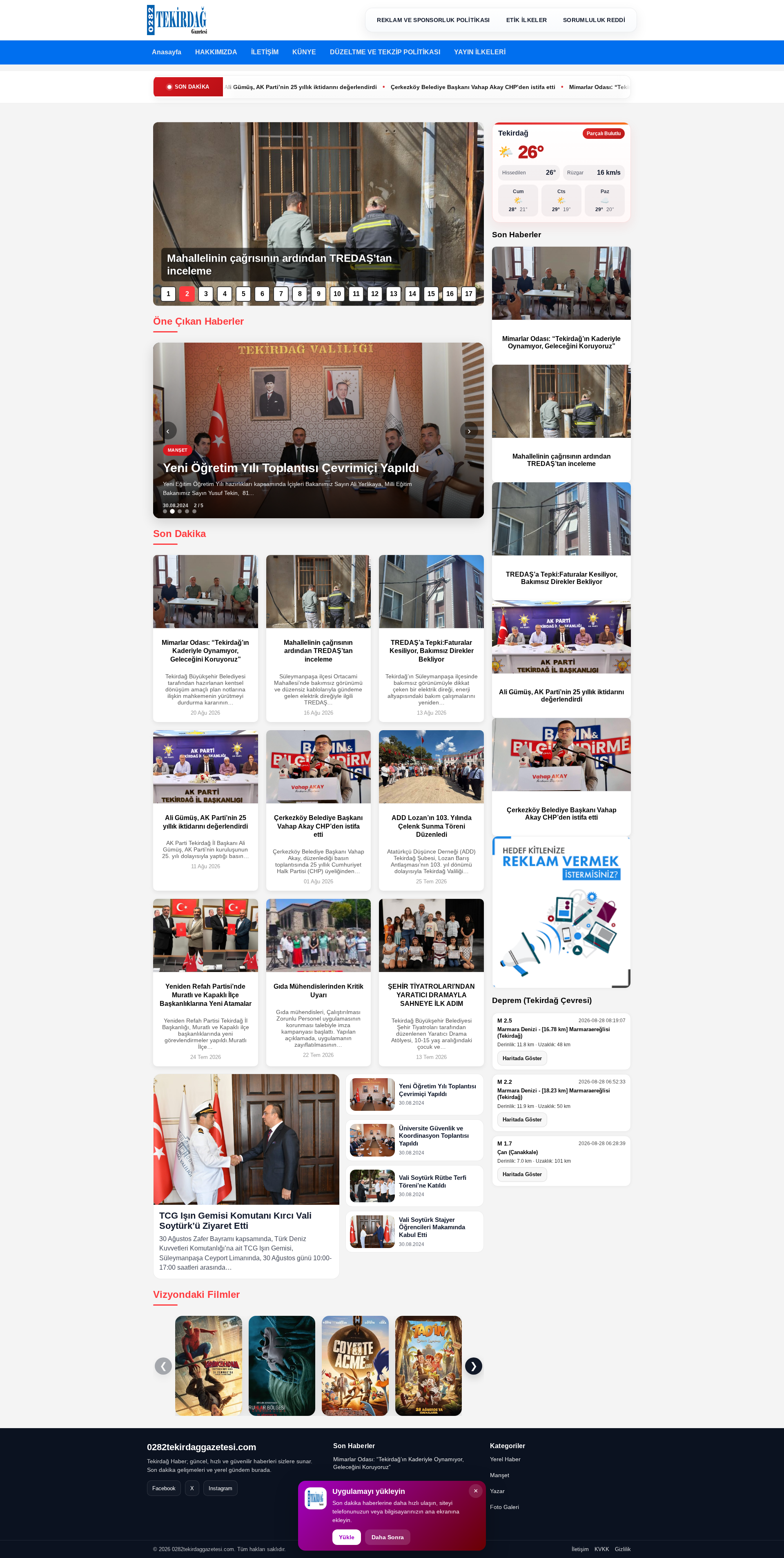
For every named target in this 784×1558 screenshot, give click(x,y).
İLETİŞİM (264, 52)
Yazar (497, 1491)
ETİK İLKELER (526, 20)
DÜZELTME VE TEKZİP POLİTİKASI (385, 52)
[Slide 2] (172, 511)
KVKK (602, 1549)
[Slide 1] (165, 511)
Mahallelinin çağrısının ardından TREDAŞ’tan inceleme (561, 460)
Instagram (220, 1488)
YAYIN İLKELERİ (480, 52)
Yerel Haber (505, 1459)
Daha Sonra (388, 1537)
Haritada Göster (522, 1058)
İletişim (580, 1549)
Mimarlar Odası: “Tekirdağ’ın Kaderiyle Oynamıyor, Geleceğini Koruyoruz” (581, 87)
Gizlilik (623, 1549)
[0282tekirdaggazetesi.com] (177, 20)
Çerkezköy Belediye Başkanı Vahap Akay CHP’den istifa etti (382, 87)
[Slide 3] (179, 511)
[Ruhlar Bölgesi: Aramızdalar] (282, 1366)
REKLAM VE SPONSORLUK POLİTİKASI (433, 20)
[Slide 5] (194, 511)
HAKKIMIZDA (216, 52)
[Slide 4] (187, 511)
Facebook (164, 1488)
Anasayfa (166, 52)
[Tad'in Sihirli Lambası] (428, 1366)
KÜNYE (304, 52)
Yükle (346, 1537)
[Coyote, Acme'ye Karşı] (355, 1366)
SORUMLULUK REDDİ (594, 20)
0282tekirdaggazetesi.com (201, 1447)
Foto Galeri (504, 1507)
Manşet (499, 1475)
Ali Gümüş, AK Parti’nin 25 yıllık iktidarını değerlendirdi (561, 696)
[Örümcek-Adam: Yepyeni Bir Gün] (208, 1366)
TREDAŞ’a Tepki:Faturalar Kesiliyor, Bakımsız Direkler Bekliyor (561, 578)
